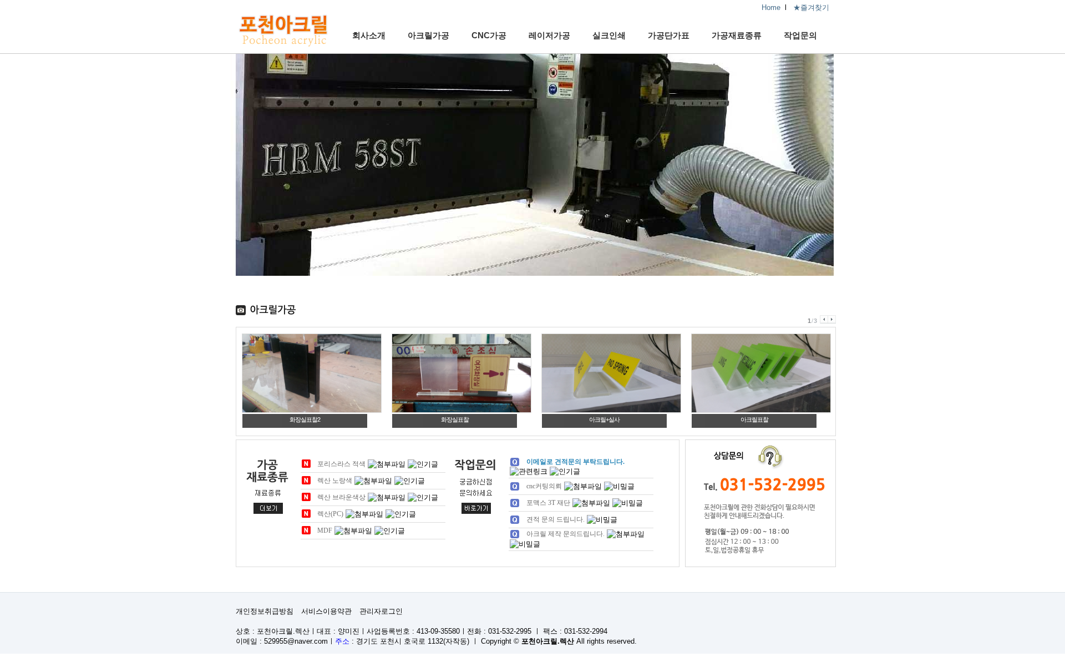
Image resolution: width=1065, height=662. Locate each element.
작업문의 (800, 35)
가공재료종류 (737, 35)
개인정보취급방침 (264, 611)
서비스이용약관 (326, 611)
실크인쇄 (609, 35)
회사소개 (369, 35)
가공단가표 (668, 35)
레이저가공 (549, 35)
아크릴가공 (428, 35)
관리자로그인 (381, 611)
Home (771, 7)
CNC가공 (488, 35)
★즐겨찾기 (811, 7)
